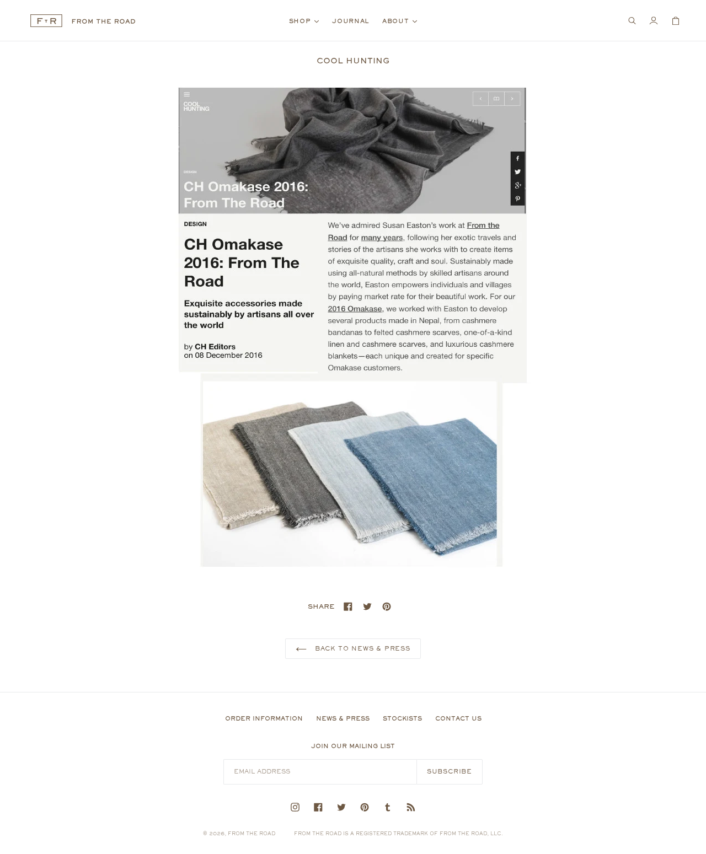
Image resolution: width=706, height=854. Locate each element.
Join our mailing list (353, 746)
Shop (307, 21)
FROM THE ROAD (251, 833)
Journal (350, 21)
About (402, 21)
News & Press (343, 718)
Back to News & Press (361, 648)
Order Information (264, 718)
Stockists (402, 718)
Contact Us (458, 718)
